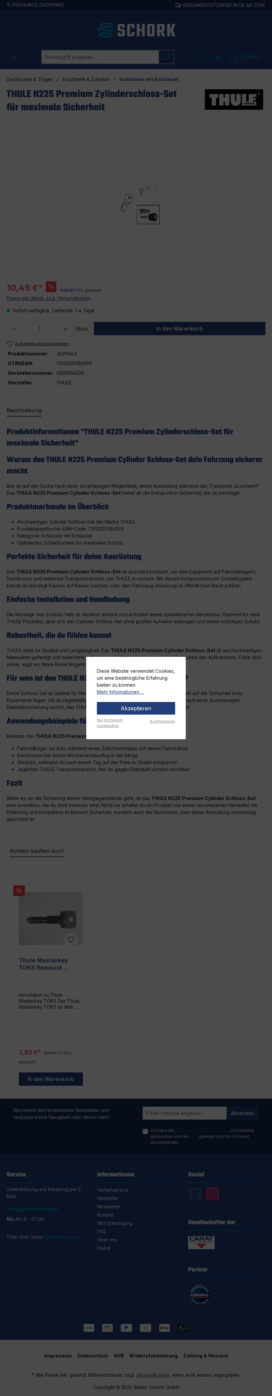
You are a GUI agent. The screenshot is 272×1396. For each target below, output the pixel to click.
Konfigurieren (162, 721)
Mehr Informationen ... (120, 692)
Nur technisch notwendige (110, 723)
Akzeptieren (136, 708)
